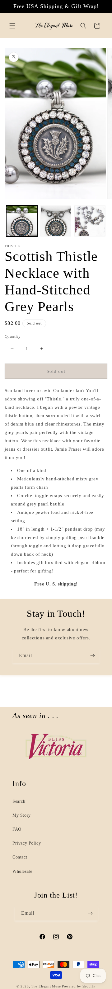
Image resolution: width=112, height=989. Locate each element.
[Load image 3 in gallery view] (89, 220)
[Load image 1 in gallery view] (21, 220)
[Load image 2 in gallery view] (56, 220)
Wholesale (22, 871)
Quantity (13, 336)
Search (19, 801)
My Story (21, 815)
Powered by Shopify (79, 986)
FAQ (16, 829)
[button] (12, 26)
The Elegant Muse (46, 986)
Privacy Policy (26, 843)
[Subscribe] (92, 655)
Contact (19, 857)
